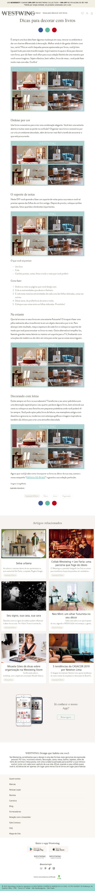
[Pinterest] (45, 868)
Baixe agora (66, 717)
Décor (46, 496)
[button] (82, 13)
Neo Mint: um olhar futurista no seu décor (71, 605)
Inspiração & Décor (32, 496)
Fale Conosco (15, 822)
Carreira (13, 800)
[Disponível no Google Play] (36, 849)
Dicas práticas (9, 680)
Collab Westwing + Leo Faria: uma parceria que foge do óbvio (71, 552)
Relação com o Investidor (20, 817)
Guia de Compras (57, 628)
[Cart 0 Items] (91, 13)
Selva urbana (24, 552)
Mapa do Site (15, 833)
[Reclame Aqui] (59, 877)
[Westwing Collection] (40, 857)
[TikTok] (49, 868)
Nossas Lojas (15, 789)
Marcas (12, 784)
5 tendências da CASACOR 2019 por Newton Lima (71, 657)
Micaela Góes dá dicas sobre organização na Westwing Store (24, 657)
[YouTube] (41, 868)
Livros (55, 496)
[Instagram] (53, 868)
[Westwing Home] (18, 13)
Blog (11, 806)
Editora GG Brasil (35, 477)
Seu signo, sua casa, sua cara (24, 605)
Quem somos (15, 778)
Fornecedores (15, 811)
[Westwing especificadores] (55, 857)
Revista (12, 795)
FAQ (11, 828)
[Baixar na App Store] (58, 849)
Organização (66, 496)
